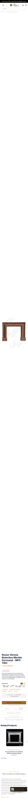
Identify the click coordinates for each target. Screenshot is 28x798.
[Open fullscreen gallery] (14, 333)
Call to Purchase (15, 702)
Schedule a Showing (15, 712)
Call (8, 708)
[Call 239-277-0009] (23, 5)
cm (24, 683)
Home (2, 11)
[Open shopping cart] (26, 5)
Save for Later (15, 716)
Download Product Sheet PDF (14, 717)
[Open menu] (3, 5)
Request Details (21, 709)
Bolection (15, 11)
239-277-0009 (20, 719)
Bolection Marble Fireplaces (14, 749)
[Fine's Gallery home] (14, 5)
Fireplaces (9, 11)
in (21, 683)
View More (4, 758)
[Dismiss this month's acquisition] (26, 788)
